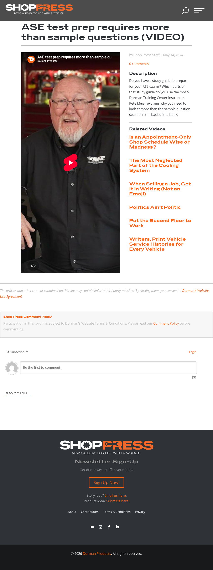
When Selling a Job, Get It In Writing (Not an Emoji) (160, 189)
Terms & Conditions (117, 512)
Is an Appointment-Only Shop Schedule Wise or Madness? (160, 142)
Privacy (140, 512)
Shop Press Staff (147, 55)
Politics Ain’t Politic (155, 207)
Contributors (90, 512)
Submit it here (117, 501)
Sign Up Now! (106, 482)
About (72, 512)
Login (192, 352)
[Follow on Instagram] (100, 527)
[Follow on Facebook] (109, 527)
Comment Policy (166, 323)
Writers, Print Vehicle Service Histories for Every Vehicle (157, 244)
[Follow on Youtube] (92, 527)
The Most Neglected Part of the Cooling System (155, 165)
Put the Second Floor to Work (160, 223)
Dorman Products (97, 553)
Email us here (115, 495)
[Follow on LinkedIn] (117, 527)
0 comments (139, 63)
